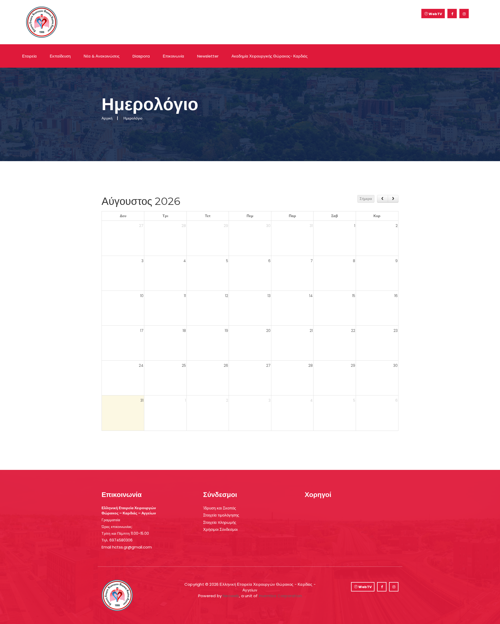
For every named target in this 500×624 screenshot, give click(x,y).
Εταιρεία (29, 56)
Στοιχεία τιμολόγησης (221, 515)
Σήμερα (366, 198)
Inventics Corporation (280, 595)
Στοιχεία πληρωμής (219, 522)
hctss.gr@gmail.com (132, 547)
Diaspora (141, 56)
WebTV (435, 13)
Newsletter (207, 56)
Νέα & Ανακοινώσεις (102, 56)
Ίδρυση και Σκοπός (219, 508)
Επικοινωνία (173, 56)
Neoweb (231, 595)
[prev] (382, 199)
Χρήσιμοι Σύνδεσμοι (220, 529)
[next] (393, 199)
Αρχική (107, 118)
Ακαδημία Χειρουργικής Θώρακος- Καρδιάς (270, 56)
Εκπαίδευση (60, 56)
